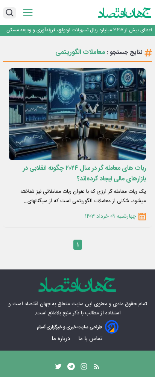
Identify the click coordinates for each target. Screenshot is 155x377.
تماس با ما (91, 338)
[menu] (27, 12)
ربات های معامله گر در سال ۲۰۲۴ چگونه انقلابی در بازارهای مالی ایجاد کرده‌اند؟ (84, 173)
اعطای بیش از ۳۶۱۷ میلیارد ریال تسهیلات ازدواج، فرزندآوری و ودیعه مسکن (79, 30)
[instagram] (84, 368)
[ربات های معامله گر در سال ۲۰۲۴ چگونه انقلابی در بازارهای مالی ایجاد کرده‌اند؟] (77, 114)
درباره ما (61, 338)
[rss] (96, 368)
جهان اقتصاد (37, 304)
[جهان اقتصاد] (125, 12)
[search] (9, 12)
